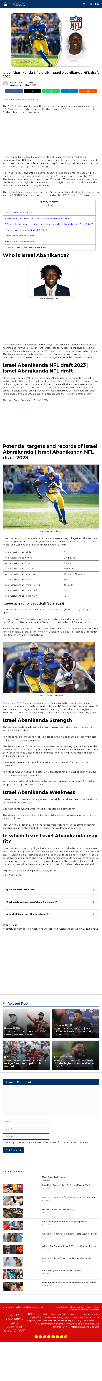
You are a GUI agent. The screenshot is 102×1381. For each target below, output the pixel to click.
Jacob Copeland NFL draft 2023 (31, 400)
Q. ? (20, 890)
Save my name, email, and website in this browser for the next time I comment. (47, 1142)
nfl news (93, 929)
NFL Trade (11, 925)
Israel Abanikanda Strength (19, 235)
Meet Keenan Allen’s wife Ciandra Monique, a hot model (69, 1283)
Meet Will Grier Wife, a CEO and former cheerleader (67, 1258)
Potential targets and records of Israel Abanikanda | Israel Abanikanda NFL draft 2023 (49, 224)
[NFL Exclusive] (14, 4)
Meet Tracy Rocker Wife (53, 1177)
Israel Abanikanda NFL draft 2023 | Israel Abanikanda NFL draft (38, 218)
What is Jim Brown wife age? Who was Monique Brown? (69, 1246)
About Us (66, 1307)
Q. (28, 914)
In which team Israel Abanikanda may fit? (27, 247)
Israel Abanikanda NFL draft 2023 (70, 929)
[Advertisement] (51, 135)
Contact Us (77, 1307)
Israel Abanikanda (47, 696)
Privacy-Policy (91, 1307)
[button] (84, 4)
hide (49, 205)
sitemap (95, 1310)
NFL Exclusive (26, 82)
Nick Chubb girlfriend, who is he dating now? (64, 1221)
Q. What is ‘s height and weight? (31, 902)
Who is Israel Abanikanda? (19, 212)
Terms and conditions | (79, 1310)
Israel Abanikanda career (39, 929)
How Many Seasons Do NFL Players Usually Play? (66, 1185)
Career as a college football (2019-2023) (26, 230)
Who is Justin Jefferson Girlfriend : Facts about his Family (69, 1234)
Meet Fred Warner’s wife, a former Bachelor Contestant (68, 1197)
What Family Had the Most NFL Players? (61, 1270)
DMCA (58, 1307)
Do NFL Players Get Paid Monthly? (59, 1209)
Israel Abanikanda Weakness (20, 241)
